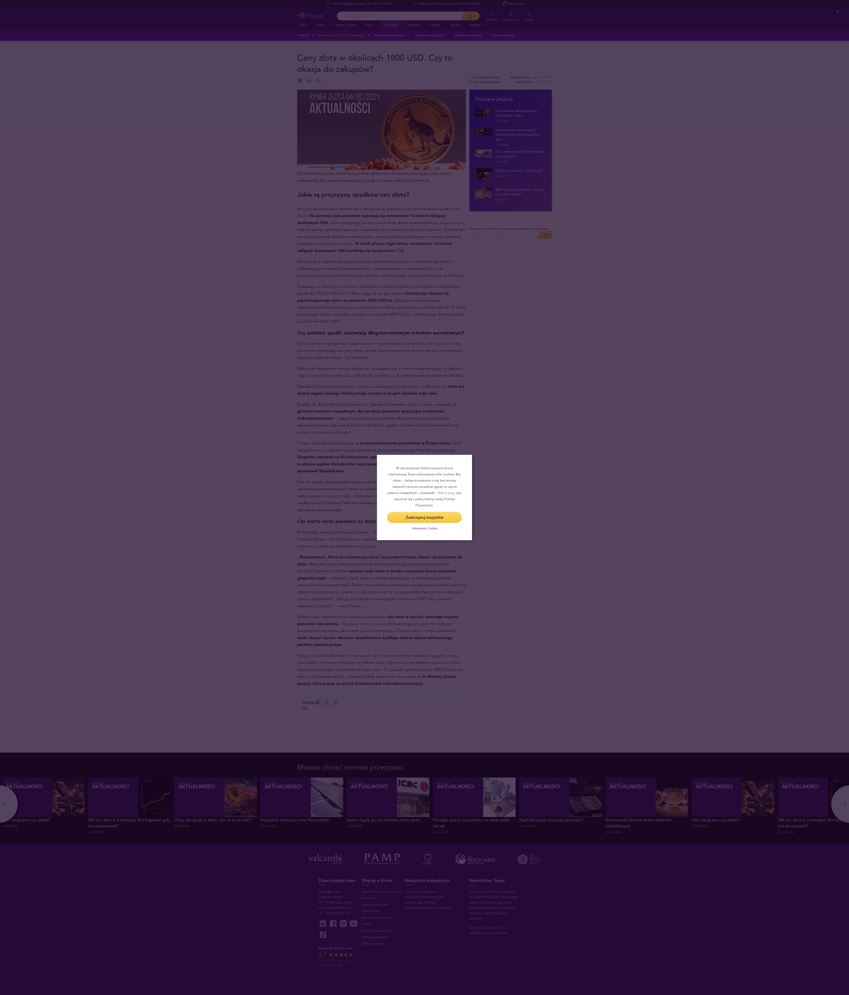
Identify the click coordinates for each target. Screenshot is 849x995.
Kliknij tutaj (446, 493)
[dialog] (424, 497)
